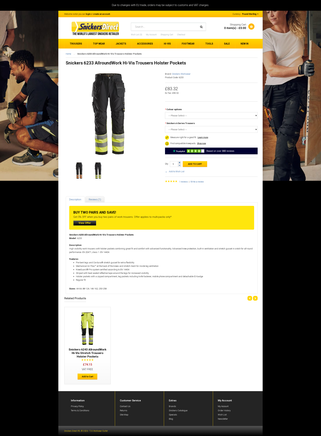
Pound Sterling (249, 14)
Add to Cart (87, 376)
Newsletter (223, 419)
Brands (172, 406)
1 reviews (183, 181)
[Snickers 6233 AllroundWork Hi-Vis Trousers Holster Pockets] (108, 155)
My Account (151, 34)
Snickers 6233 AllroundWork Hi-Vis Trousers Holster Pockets (109, 54)
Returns (123, 410)
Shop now (201, 143)
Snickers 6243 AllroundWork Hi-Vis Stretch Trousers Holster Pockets (87, 353)
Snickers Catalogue (178, 410)
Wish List (222, 414)
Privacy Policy (77, 406)
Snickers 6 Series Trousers (181, 123)
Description (75, 199)
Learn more (203, 137)
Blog (171, 419)
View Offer (85, 222)
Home (68, 54)
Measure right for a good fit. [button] (183, 137)
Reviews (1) (95, 199)
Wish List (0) (136, 34)
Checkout (181, 34)
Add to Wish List (176, 171)
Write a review (197, 181)
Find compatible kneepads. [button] (183, 143)
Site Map (124, 414)
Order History (224, 410)
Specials (173, 414)
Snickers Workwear (181, 74)
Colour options (174, 109)
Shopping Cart (166, 34)
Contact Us (125, 406)
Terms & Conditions (80, 410)
